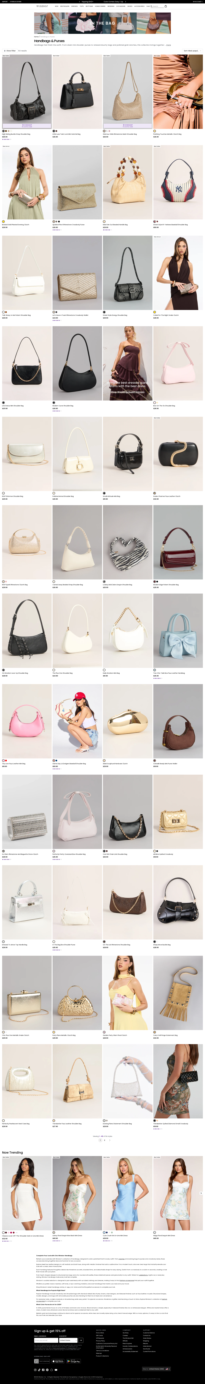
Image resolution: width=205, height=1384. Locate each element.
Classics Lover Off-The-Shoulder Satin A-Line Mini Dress (23, 1236)
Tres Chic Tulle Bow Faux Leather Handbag (169, 673)
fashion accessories (127, 1280)
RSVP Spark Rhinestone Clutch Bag (15, 585)
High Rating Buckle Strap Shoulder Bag (16, 134)
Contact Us (146, 1335)
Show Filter (11, 51)
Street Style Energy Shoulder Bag (115, 315)
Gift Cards (99, 1335)
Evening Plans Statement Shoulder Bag (117, 1124)
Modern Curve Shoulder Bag (63, 406)
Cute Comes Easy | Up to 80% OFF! (105, 1)
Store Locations (15, 2)
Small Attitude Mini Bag (111, 496)
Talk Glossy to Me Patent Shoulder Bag (16, 315)
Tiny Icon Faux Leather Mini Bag (13, 764)
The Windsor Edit (128, 1338)
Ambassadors (127, 1349)
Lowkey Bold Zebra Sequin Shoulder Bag (117, 585)
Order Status (147, 1338)
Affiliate (125, 1341)
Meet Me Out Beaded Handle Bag (115, 225)
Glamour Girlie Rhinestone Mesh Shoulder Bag (120, 134)
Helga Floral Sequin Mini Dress (164, 1236)
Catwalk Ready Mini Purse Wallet (165, 764)
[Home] (42, 6)
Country (63, 1336)
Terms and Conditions (59, 1348)
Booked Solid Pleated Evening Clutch (15, 225)
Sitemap (99, 1353)
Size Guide (146, 1349)
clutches (122, 1259)
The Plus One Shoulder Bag (62, 673)
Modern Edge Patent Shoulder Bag (166, 585)
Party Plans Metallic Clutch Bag (64, 1035)
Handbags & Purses (49, 41)
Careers (125, 1335)
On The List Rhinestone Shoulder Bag (116, 945)
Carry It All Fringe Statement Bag (165, 1035)
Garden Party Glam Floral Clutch (115, 1035)
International (147, 1346)
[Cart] (166, 6)
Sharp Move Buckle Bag (162, 945)
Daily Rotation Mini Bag (111, 673)
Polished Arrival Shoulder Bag (63, 496)
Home (36, 37)
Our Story (126, 1333)
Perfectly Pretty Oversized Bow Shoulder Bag (69, 854)
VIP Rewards (100, 1338)
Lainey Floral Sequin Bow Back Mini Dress (67, 1236)
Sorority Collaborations (130, 1346)
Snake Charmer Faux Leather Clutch (166, 496)
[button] (192, 51)
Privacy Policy (72, 1348)
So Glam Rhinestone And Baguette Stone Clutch (20, 854)
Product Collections (102, 1356)
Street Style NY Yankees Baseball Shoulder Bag (170, 225)
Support (5, 2)
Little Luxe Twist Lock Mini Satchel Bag (66, 134)
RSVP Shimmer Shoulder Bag (12, 496)
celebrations (143, 1275)
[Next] (125, 2)
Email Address (40, 1336)
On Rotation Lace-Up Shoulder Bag (15, 673)
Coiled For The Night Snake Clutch (166, 315)
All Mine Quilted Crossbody (163, 854)
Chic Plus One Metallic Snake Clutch (15, 1035)
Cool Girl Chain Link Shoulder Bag (115, 854)
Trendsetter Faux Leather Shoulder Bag (67, 1124)
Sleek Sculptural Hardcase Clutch (115, 764)
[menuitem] (56, 6)
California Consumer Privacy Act (106, 1343)
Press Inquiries (127, 1343)
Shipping (146, 1341)
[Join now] (80, 1340)
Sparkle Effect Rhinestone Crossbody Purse (68, 225)
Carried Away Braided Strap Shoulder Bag (68, 585)
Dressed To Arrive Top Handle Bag (14, 945)
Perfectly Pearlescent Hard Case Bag (15, 1124)
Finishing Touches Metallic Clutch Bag (167, 134)
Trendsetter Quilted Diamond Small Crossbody (170, 1124)
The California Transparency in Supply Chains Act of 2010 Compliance (81, 1377)
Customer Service (149, 1333)
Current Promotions (149, 1351)
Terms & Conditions (102, 1351)
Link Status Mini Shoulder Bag (12, 406)
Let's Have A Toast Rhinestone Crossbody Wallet (70, 315)
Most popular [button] (193, 51)
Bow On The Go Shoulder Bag (164, 406)
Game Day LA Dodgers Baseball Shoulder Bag (69, 764)
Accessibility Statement (130, 1351)
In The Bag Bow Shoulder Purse (64, 945)
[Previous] (79, 2)
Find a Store (100, 1333)
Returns (145, 1343)
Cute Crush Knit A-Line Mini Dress (115, 1236)
